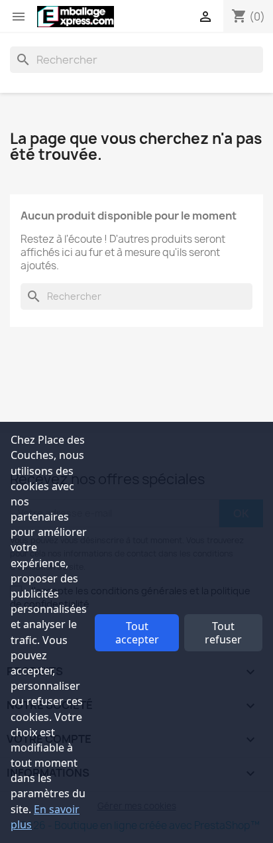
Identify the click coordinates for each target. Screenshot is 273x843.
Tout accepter (137, 633)
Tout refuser (223, 633)
